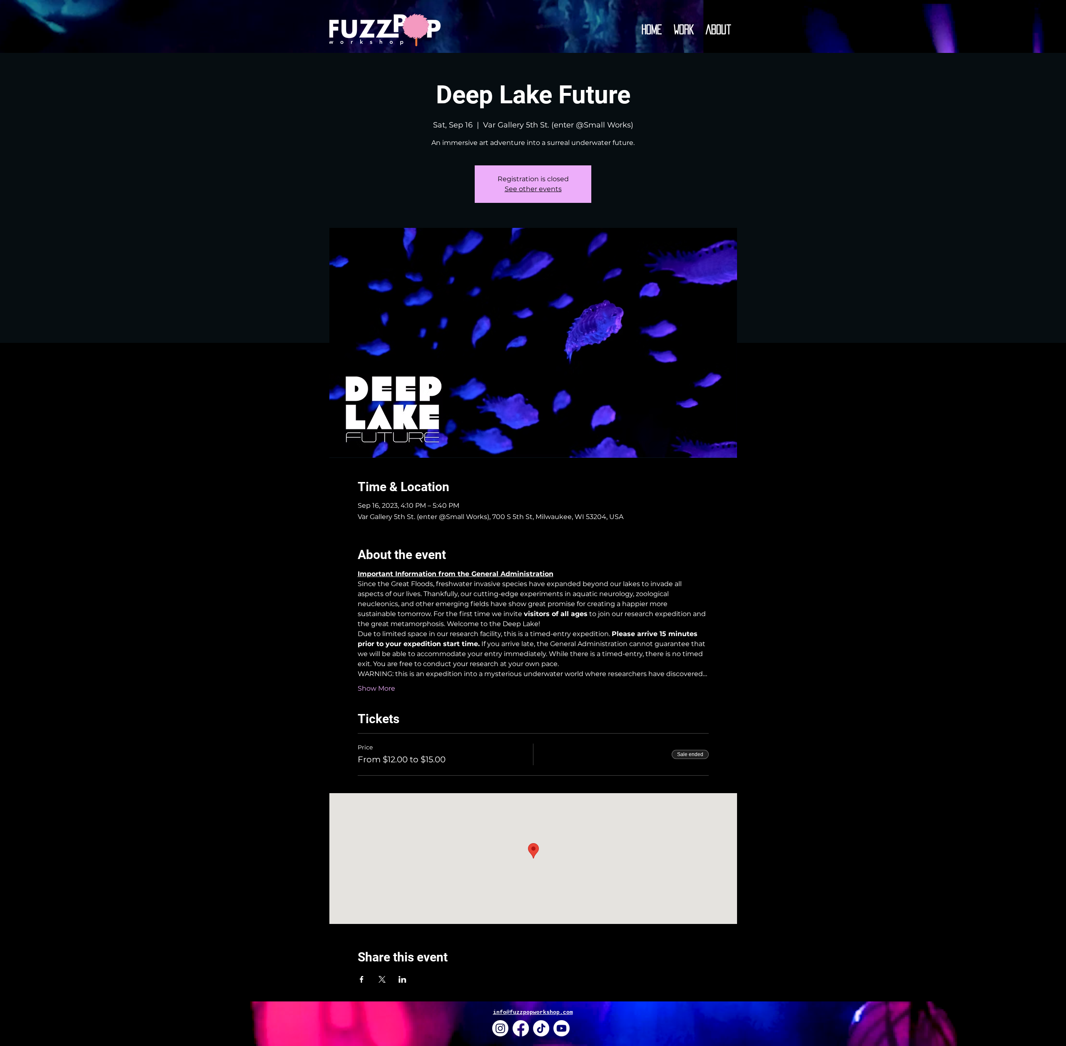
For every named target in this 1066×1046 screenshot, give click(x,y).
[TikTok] (541, 1028)
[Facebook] (521, 1028)
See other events (533, 189)
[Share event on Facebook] (362, 979)
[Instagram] (500, 1028)
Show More (376, 688)
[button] (684, 29)
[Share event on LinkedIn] (402, 979)
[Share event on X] (382, 979)
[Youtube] (561, 1028)
